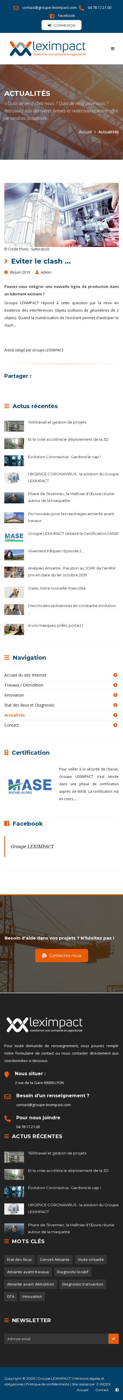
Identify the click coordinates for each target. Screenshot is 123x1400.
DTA (10, 1296)
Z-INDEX (103, 1384)
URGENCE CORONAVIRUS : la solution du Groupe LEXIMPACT (73, 477)
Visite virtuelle (91, 1259)
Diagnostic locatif (72, 1271)
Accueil (85, 132)
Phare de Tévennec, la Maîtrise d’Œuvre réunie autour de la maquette (71, 497)
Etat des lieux (19, 1259)
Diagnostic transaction (83, 1284)
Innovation (14, 695)
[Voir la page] (117, 1390)
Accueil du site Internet (25, 675)
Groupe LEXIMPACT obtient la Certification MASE (73, 533)
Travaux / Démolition (23, 685)
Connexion (64, 25)
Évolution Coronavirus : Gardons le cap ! (64, 456)
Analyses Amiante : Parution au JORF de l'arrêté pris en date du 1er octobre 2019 (72, 571)
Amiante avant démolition (30, 1284)
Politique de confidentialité (48, 1384)
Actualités (14, 715)
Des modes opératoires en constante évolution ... (72, 609)
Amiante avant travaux (28, 1271)
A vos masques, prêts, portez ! (55, 625)
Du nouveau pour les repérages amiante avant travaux (71, 517)
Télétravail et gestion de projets (57, 422)
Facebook (66, 15)
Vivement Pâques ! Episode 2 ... (56, 551)
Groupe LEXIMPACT (32, 846)
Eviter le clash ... (40, 261)
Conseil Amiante (55, 1259)
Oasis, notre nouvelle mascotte (57, 588)
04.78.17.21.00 (99, 7)
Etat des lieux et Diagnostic (29, 705)
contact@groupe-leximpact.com (50, 7)
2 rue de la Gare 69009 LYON (39, 1082)
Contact (11, 725)
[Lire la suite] (16, 425)
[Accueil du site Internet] (57, 48)
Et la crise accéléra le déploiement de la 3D (68, 439)
